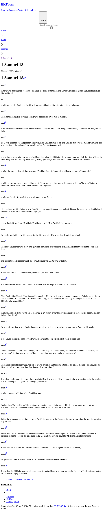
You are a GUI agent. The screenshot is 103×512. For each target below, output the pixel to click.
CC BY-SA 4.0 (60, 506)
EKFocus (7, 4)
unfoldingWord (12, 501)
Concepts (5, 10)
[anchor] (24, 77)
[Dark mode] (51, 27)
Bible (3, 39)
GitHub (9, 499)
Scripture (28, 10)
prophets (4, 49)
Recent (35, 10)
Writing (21, 10)
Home (3, 30)
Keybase (10, 497)
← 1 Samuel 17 (7, 479)
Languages (13, 10)
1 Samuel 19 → (29, 479)
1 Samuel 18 (6, 58)
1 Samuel (18, 479)
